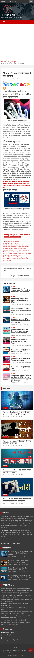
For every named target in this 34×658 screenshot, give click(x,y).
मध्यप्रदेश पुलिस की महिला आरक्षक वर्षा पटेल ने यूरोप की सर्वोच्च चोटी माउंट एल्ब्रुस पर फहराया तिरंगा (15, 623)
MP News (18, 257)
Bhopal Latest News (23, 246)
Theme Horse (19, 653)
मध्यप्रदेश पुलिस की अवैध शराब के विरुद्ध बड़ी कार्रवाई (13, 620)
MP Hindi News (17, 255)
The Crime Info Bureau (16, 79)
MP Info (10, 585)
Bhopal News (22, 248)
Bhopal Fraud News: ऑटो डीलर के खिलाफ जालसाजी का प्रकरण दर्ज (21, 310)
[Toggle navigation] (3, 22)
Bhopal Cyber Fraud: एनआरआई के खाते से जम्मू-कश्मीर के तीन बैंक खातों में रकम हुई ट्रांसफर (20, 290)
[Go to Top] (31, 650)
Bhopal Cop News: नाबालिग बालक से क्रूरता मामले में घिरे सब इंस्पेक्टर (20, 300)
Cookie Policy (16, 543)
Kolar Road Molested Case (21, 250)
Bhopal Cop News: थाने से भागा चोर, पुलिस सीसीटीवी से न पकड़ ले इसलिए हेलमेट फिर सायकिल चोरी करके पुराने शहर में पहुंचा (21, 378)
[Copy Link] (28, 84)
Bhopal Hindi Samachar (9, 246)
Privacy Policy (5, 543)
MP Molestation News (9, 257)
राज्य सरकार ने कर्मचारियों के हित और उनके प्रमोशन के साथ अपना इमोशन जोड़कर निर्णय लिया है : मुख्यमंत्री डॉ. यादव (16, 612)
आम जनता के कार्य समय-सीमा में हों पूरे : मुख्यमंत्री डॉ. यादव (15, 593)
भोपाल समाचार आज (23, 258)
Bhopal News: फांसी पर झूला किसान (20, 276)
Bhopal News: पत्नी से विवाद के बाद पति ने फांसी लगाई (20, 351)
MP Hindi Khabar (8, 255)
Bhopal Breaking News (12, 241)
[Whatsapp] (14, 84)
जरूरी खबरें (6, 388)
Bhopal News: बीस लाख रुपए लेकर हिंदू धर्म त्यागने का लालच (17, 269)
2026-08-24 (14, 294)
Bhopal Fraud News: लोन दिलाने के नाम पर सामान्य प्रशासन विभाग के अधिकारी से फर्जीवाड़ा (20, 331)
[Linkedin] (11, 84)
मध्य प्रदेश (5, 70)
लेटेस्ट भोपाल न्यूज (7, 260)
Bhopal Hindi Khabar (9, 245)
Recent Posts (9, 283)
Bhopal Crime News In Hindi (11, 243)
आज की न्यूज (25, 257)
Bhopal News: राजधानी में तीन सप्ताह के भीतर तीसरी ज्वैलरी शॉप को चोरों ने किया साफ (20, 321)
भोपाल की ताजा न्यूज (7, 258)
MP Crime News (26, 253)
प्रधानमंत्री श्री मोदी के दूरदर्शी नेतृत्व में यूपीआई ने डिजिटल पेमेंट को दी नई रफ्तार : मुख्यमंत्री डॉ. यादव (16, 596)
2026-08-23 (14, 383)
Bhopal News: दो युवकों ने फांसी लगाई (20, 368)
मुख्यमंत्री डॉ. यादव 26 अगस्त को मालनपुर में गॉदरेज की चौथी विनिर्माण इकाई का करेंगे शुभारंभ (15, 617)
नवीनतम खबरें (7, 548)
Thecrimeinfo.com (6, 516)
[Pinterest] (21, 84)
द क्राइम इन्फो (8, 14)
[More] (4, 88)
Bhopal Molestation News (10, 248)
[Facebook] (4, 84)
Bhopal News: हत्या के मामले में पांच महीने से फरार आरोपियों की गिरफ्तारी (20, 341)
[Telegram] (17, 84)
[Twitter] (7, 84)
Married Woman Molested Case (12, 253)
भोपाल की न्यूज (15, 258)
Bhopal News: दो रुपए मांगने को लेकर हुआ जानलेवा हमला (20, 359)
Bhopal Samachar (8, 250)
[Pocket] (24, 84)
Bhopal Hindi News (21, 245)
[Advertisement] (17, 41)
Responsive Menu (31, 1)
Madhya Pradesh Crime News (11, 252)
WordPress (23, 655)
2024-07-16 (6, 79)
